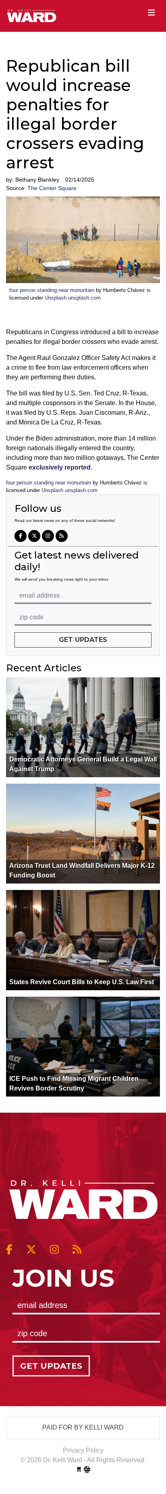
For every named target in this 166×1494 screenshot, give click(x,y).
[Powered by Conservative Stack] (87, 1469)
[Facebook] (21, 536)
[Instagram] (48, 536)
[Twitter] (34, 536)
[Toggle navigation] (151, 12)
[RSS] (62, 536)
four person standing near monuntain (51, 290)
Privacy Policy (83, 1450)
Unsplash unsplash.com (73, 298)
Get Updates (83, 640)
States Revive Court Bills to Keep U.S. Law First (81, 982)
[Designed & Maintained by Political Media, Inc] (79, 1469)
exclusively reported (60, 467)
